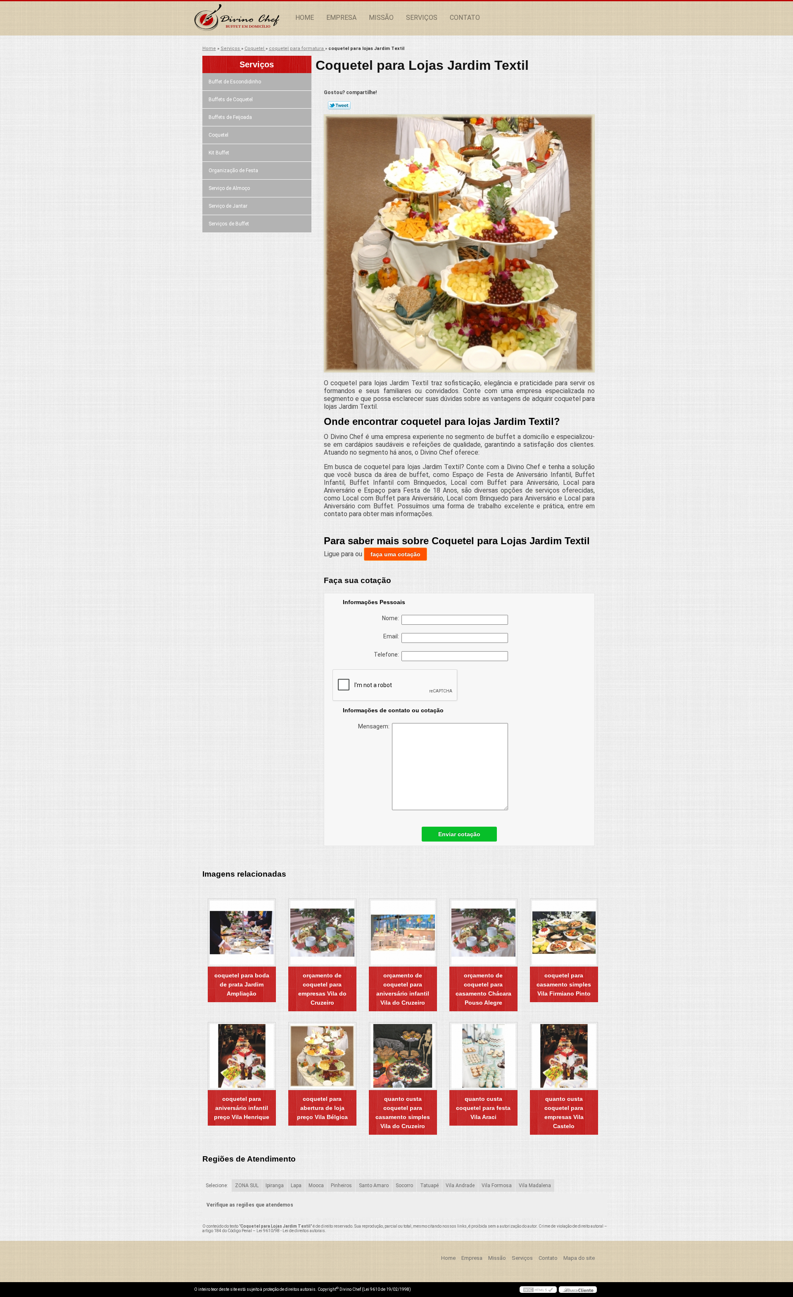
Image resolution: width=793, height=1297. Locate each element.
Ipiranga (275, 1185)
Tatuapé (429, 1185)
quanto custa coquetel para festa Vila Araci (483, 1107)
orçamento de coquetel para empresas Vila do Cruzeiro (322, 989)
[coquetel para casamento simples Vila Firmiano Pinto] (564, 933)
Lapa (296, 1185)
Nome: (391, 618)
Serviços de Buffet (229, 224)
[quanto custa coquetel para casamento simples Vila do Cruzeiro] (403, 1056)
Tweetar (339, 105)
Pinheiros (341, 1185)
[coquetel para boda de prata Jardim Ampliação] (242, 933)
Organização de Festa (233, 170)
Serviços (421, 17)
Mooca (316, 1185)
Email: (392, 636)
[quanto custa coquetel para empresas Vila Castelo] (564, 1056)
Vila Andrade (460, 1185)
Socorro (404, 1185)
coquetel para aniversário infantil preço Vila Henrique (241, 1107)
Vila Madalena (535, 1185)
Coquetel (218, 135)
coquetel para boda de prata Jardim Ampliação (241, 984)
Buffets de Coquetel (231, 99)
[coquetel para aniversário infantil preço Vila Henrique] (242, 1056)
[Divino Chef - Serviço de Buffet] (241, 17)
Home (304, 17)
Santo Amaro (374, 1185)
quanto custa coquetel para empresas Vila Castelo (564, 1112)
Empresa (341, 17)
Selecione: (217, 1185)
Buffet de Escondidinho (235, 82)
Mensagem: (375, 726)
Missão (381, 17)
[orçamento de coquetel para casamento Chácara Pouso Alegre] (483, 933)
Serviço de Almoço (229, 188)
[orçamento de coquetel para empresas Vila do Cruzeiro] (322, 933)
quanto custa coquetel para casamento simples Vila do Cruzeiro (402, 1112)
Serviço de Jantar (228, 206)
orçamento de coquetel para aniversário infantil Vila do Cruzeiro (402, 989)
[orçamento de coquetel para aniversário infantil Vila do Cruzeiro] (403, 933)
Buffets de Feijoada (230, 117)
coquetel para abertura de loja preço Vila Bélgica (322, 1107)
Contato (465, 17)
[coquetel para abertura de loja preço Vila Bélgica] (322, 1056)
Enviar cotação (459, 834)
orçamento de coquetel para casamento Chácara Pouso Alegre (483, 989)
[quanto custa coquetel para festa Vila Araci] (483, 1056)
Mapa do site (579, 1258)
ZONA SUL (247, 1185)
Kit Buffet (219, 153)
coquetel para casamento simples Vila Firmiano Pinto (564, 984)
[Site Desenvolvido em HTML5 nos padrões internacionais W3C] (538, 1289)
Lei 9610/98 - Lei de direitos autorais (290, 1230)
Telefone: (387, 654)
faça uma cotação (395, 554)
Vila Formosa (497, 1185)
